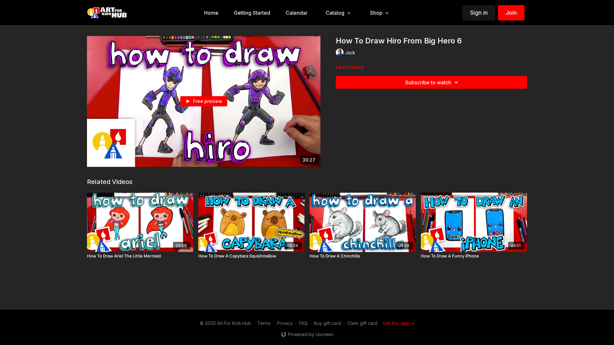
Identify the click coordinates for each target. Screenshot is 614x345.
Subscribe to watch (428, 82)
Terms (264, 323)
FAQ (303, 323)
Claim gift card (362, 323)
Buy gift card (327, 323)
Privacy (285, 323)
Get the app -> (398, 323)
